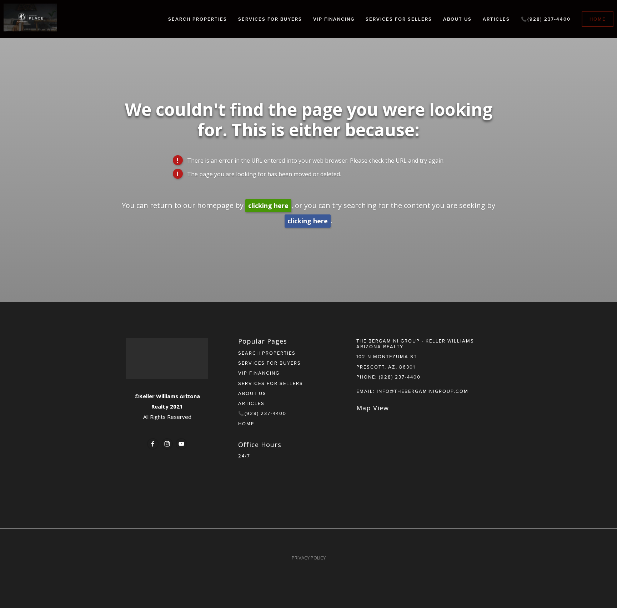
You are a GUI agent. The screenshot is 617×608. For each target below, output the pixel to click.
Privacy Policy (309, 557)
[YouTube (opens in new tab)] (181, 444)
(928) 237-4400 (400, 377)
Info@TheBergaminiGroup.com (422, 391)
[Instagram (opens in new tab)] (167, 444)
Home (598, 19)
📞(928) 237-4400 (546, 19)
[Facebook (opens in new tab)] (153, 444)
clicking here (268, 205)
